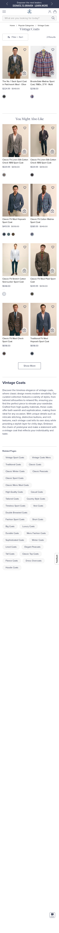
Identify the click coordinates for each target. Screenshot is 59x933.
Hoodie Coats (12, 567)
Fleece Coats (12, 560)
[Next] (52, 4)
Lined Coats (11, 547)
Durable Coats (12, 533)
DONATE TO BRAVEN (23, 5)
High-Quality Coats (14, 492)
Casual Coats (37, 492)
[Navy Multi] (32, 174)
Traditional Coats (13, 464)
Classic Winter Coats (15, 471)
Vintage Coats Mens (41, 457)
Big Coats (10, 526)
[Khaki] (13, 234)
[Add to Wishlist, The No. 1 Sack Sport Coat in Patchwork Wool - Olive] (25, 50)
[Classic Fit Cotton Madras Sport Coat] (43, 200)
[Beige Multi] (4, 174)
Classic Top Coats (30, 554)
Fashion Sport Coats (15, 519)
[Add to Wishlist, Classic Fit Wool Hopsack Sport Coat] (25, 188)
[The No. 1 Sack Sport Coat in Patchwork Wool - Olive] (15, 62)
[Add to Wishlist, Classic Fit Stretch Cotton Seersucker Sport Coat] (25, 247)
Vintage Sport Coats (15, 457)
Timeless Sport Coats (15, 506)
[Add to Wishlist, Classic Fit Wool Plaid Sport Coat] (53, 247)
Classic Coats (35, 464)
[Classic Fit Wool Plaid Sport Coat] (43, 259)
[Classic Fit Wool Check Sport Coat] (15, 319)
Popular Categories (26, 25)
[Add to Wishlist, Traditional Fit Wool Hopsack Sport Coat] (53, 307)
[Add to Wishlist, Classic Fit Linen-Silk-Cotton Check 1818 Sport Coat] (25, 128)
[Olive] (4, 96)
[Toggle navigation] (4, 11)
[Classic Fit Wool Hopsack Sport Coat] (15, 200)
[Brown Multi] (32, 294)
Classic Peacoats (40, 471)
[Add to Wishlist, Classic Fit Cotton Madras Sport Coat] (53, 188)
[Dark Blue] (32, 234)
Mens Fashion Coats (36, 533)
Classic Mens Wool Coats (17, 485)
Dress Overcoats (34, 560)
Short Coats (37, 519)
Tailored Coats (12, 499)
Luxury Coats (28, 526)
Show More (30, 365)
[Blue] (4, 234)
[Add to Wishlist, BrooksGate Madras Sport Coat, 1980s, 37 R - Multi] (53, 50)
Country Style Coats (36, 499)
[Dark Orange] (4, 353)
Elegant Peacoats (33, 547)
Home (12, 25)
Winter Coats (38, 540)
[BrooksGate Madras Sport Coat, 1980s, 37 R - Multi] (43, 62)
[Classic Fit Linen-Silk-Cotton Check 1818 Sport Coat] (15, 140)
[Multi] (32, 96)
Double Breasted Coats (16, 512)
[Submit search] (53, 18)
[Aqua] (8, 234)
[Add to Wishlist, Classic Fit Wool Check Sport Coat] (25, 307)
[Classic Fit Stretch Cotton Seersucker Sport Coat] (15, 259)
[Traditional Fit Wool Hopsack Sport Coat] (43, 319)
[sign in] (49, 11)
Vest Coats (38, 506)
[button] (55, 11)
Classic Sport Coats (15, 478)
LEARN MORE (41, 5)
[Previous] (7, 4)
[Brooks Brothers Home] (29, 11)
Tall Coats (10, 554)
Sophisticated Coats (15, 540)
